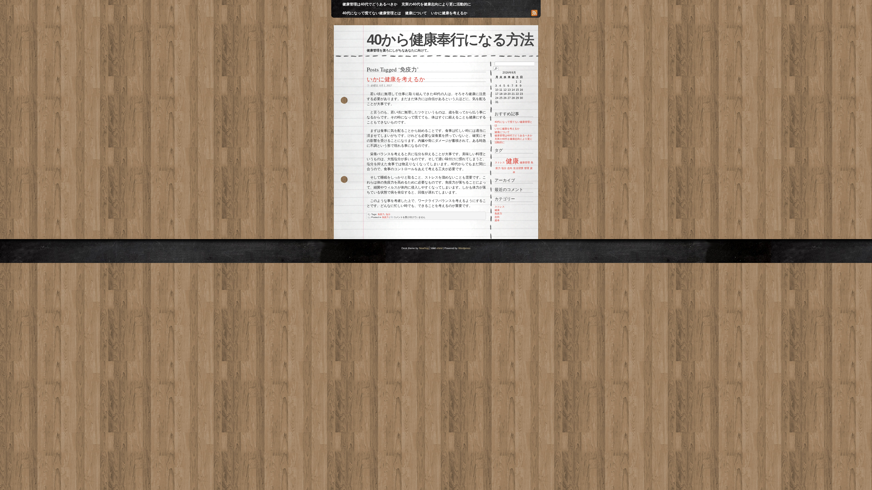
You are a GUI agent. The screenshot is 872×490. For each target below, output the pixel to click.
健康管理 (525, 162)
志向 (509, 168)
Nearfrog (424, 248)
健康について (416, 13)
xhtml (439, 248)
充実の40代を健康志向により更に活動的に (436, 4)
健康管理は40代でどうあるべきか (369, 4)
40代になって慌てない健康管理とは (371, 13)
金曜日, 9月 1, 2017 (381, 85)
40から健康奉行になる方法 (450, 39)
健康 (512, 161)
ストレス (500, 162)
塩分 (388, 214)
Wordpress (464, 248)
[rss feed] (534, 13)
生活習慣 (518, 168)
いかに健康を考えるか (449, 13)
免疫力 (381, 214)
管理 (526, 168)
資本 (497, 220)
